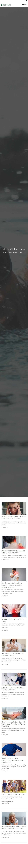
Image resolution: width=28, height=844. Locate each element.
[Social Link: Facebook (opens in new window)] (26, 1)
